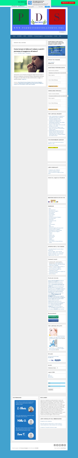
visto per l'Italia (28, 84)
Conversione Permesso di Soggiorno (55, 217)
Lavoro (50, 223)
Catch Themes (63, 448)
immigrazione (62, 288)
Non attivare (41, 6)
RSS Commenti (50, 377)
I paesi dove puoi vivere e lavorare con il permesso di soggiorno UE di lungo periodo (56, 348)
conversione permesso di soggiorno (56, 285)
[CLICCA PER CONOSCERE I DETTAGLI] (56, 55)
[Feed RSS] (62, 445)
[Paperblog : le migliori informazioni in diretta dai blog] (51, 361)
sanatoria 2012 (59, 307)
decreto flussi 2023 (57, 287)
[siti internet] (53, 321)
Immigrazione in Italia (52, 220)
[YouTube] (60, 445)
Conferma (54, 273)
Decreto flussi (51, 219)
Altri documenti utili (52, 209)
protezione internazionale (52, 299)
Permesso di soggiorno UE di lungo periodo (56, 227)
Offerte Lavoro (51, 226)
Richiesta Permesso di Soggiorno (25, 82)
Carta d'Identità (51, 213)
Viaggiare (50, 238)
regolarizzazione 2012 (57, 301)
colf (58, 282)
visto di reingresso (22, 84)
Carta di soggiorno (52, 214)
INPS (49, 290)
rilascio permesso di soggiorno (57, 303)
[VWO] (32, 6)
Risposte (33, 84)
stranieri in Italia (60, 309)
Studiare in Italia (51, 235)
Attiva (47, 6)
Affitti (50, 208)
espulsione (54, 288)
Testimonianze (51, 237)
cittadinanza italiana (53, 282)
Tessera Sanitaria (52, 236)
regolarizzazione (51, 301)
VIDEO (24, 36)
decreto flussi (51, 287)
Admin (24, 53)
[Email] (65, 445)
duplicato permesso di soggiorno (24, 83)
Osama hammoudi (52, 271)
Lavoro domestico (52, 224)
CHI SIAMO (19, 36)
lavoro (51, 290)
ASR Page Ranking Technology (53, 356)
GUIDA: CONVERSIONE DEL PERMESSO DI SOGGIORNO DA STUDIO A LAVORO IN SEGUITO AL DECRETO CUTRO (56, 117)
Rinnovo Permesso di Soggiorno (36, 82)
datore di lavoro (61, 286)
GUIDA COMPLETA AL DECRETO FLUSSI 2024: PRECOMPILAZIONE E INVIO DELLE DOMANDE (57, 264)
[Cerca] (60, 32)
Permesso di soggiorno (38, 36)
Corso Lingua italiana (48, 36)
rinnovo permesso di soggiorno (54, 305)
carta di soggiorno (55, 280)
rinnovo (49, 305)
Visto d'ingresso (51, 240)
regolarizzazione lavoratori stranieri (53, 302)
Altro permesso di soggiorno (53, 211)
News (60, 36)
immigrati (58, 288)
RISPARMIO (30, 36)
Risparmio (50, 232)
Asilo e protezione (52, 212)
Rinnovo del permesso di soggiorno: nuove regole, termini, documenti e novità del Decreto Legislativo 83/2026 (56, 128)
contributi (52, 283)
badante (49, 280)
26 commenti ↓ (28, 53)
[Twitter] (57, 445)
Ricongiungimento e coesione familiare (55, 230)
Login (49, 374)
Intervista (50, 221)
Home (14, 36)
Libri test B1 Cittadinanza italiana (54, 171)
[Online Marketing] (57, 361)
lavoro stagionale (56, 291)
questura (57, 299)
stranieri (56, 309)
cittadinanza (62, 280)
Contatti (55, 36)
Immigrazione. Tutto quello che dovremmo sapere (48, 427)
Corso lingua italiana (52, 218)
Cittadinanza (51, 215)
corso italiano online (56, 286)
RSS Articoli (50, 375)
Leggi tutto (24, 79)
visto (18, 84)
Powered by (29, 6)
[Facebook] (55, 445)
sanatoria (50, 233)
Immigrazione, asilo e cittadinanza (54, 169)
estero (31, 83)
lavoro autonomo (57, 290)
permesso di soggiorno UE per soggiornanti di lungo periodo (56, 298)
